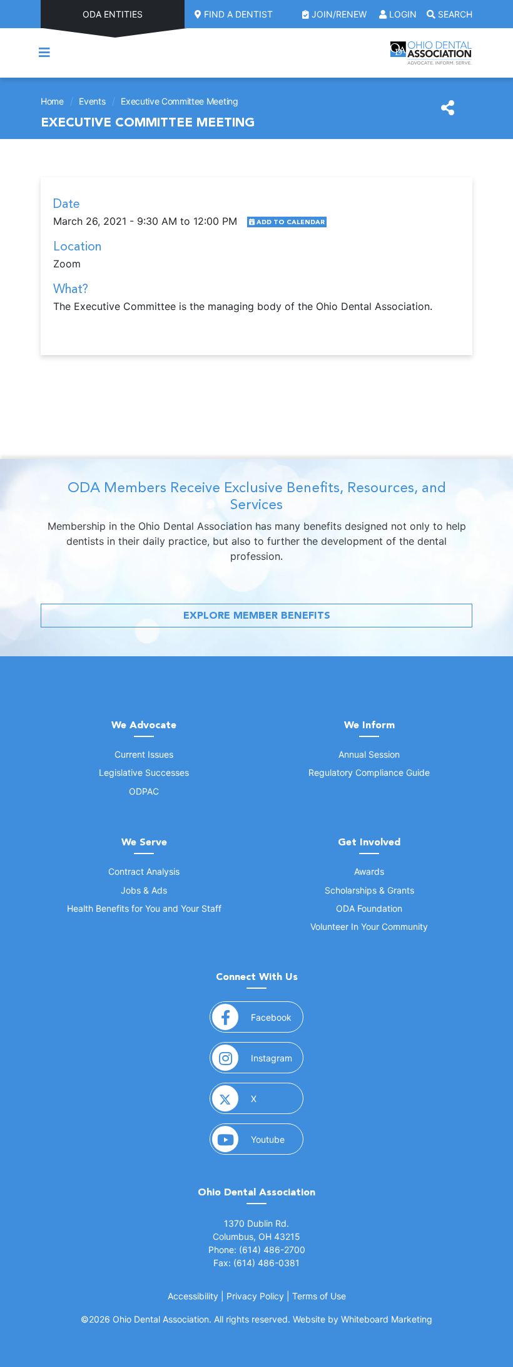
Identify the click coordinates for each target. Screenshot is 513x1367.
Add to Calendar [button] (290, 222)
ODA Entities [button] (113, 14)
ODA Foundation (369, 908)
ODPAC (144, 791)
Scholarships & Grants (369, 890)
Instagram (277, 1057)
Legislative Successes (144, 772)
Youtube (277, 1139)
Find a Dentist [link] (237, 14)
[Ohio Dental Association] (431, 53)
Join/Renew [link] (339, 14)
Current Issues (143, 754)
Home (52, 101)
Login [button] (402, 14)
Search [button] (453, 14)
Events (92, 101)
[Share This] (447, 108)
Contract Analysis (144, 871)
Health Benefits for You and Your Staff (144, 908)
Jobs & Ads (144, 890)
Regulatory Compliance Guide (369, 772)
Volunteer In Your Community (369, 926)
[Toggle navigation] (44, 52)
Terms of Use (319, 1296)
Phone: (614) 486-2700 (256, 1249)
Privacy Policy (255, 1296)
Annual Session (369, 754)
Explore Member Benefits (256, 615)
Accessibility (193, 1296)
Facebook (277, 1017)
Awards (369, 871)
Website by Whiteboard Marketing (362, 1319)
